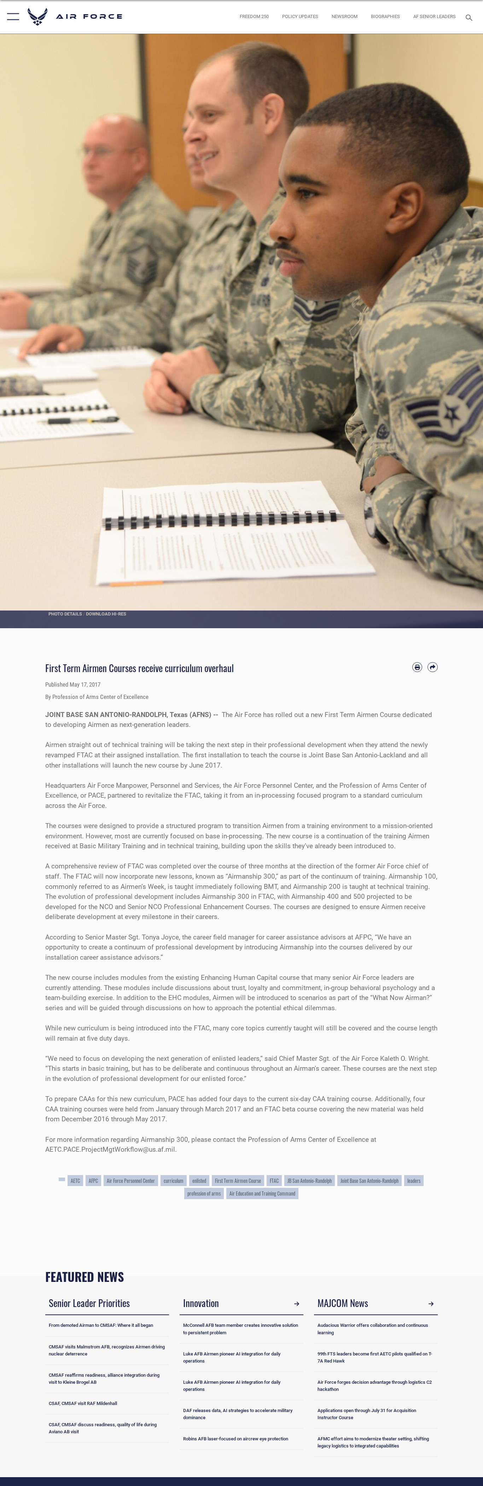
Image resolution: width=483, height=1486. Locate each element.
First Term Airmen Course (238, 1180)
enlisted (199, 1180)
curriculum (174, 1180)
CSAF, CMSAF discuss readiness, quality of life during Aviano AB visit (103, 1428)
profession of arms (204, 1193)
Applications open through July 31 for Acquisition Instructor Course (367, 1414)
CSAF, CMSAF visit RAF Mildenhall (83, 1403)
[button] (11, 17)
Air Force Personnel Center (131, 1180)
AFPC (93, 1180)
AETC (75, 1180)
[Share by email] (432, 667)
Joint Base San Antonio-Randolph (369, 1180)
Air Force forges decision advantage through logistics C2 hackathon (375, 1386)
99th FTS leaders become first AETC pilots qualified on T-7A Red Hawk (375, 1357)
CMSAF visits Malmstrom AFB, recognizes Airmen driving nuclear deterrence (107, 1350)
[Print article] (417, 667)
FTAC (274, 1180)
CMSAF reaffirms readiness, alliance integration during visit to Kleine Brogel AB (104, 1378)
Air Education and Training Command (262, 1193)
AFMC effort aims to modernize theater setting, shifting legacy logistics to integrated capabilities (373, 1442)
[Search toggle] (470, 17)
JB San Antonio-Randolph (309, 1180)
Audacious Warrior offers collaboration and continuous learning (373, 1329)
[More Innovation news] (296, 1304)
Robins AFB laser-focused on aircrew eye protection (235, 1438)
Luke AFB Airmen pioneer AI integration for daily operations (231, 1357)
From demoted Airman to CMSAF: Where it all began (101, 1325)
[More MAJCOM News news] (431, 1304)
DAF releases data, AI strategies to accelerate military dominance (237, 1414)
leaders (413, 1180)
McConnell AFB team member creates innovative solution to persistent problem (240, 1329)
